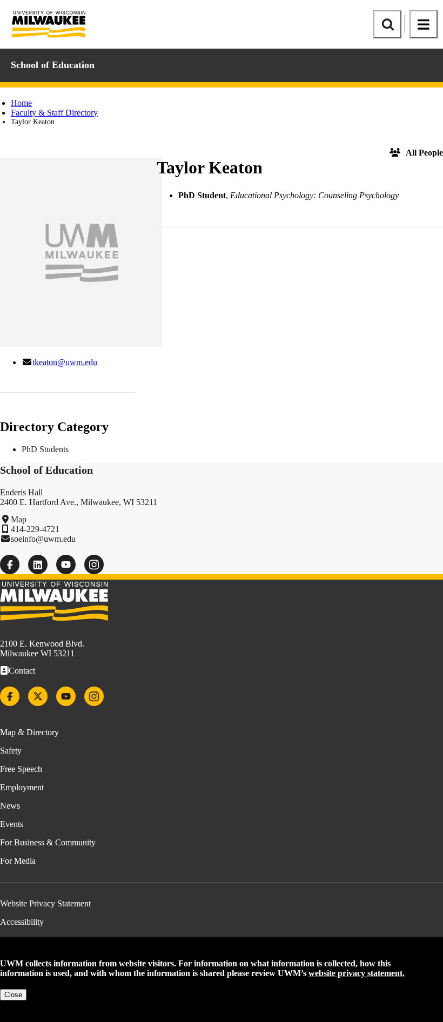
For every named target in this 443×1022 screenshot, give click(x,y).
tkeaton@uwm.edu (64, 362)
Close (13, 995)
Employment (22, 787)
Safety (11, 750)
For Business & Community (48, 842)
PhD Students (45, 449)
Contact (22, 670)
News (10, 805)
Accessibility (22, 921)
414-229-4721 (35, 529)
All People (424, 152)
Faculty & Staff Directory (54, 112)
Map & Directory (29, 732)
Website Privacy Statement (45, 903)
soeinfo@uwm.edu (43, 538)
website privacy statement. (356, 973)
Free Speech (21, 769)
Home (21, 102)
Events (11, 824)
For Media (18, 860)
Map (18, 519)
